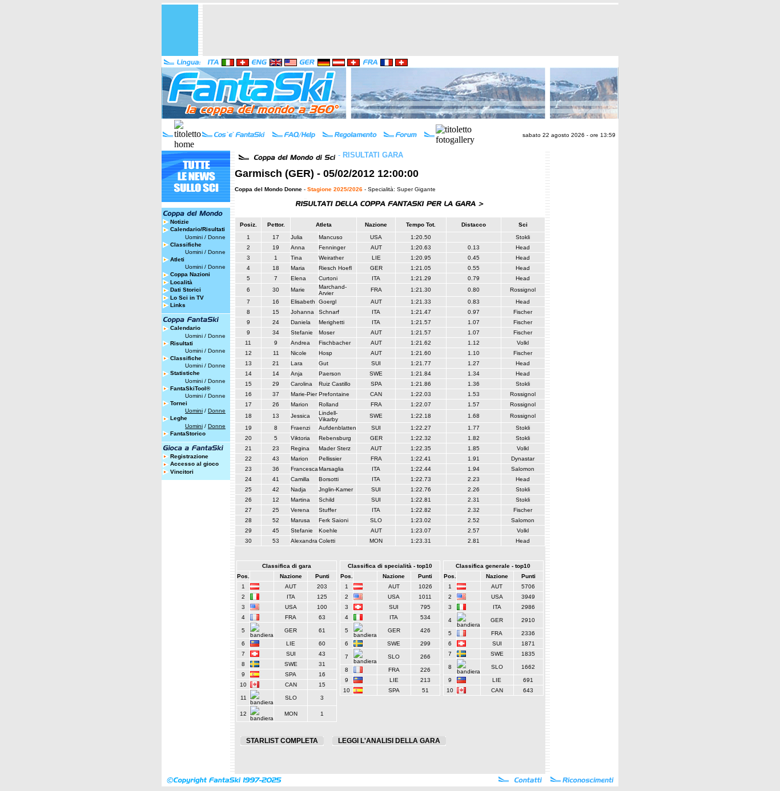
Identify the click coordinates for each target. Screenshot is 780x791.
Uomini (194, 237)
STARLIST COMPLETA (282, 741)
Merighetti (331, 322)
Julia (297, 237)
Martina (300, 500)
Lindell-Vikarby (328, 416)
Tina (296, 258)
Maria (298, 268)
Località (181, 282)
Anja (297, 373)
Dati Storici (185, 289)
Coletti (327, 541)
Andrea (300, 343)
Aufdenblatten (337, 428)
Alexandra (304, 541)
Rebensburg (335, 438)
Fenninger (332, 247)
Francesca (304, 469)
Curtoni (328, 278)
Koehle (328, 530)
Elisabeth (303, 301)
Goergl (327, 301)
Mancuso (331, 237)
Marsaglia (331, 469)
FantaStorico (188, 433)
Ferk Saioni (333, 520)
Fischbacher (335, 343)
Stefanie (302, 332)
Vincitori (182, 472)
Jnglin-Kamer (336, 489)
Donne (217, 237)
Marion (299, 404)
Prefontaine (334, 394)
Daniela (301, 322)
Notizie (179, 222)
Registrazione (189, 456)
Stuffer (327, 510)
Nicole (299, 353)
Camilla (300, 479)
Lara (297, 363)
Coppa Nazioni (190, 274)
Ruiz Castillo (335, 384)
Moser (327, 332)
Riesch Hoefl (335, 268)
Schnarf (329, 312)
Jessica (300, 416)
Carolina (301, 384)
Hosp (325, 353)
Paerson (330, 373)
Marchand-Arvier (333, 290)
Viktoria (300, 438)
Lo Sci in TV (187, 297)
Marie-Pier (304, 394)
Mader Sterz (335, 448)
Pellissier (330, 458)
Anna (298, 247)
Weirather (331, 258)
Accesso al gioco (194, 464)
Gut (323, 363)
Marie (298, 289)
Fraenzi (300, 428)
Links (178, 305)
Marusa (300, 520)
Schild (327, 500)
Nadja (298, 489)
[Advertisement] (410, 30)
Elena (298, 278)
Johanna (302, 312)
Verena (300, 510)
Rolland (329, 404)
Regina (300, 448)
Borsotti (329, 479)
